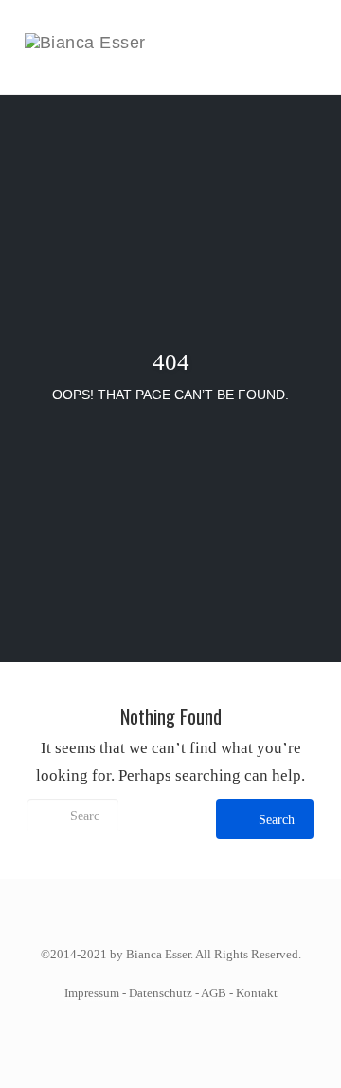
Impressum (91, 993)
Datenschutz (160, 993)
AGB (213, 993)
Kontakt (257, 993)
